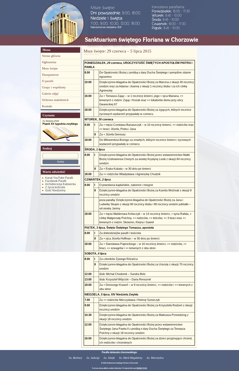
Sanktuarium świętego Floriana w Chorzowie (141, 39)
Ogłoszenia (49, 62)
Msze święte (50, 68)
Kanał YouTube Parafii (59, 177)
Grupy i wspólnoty (54, 87)
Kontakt (47, 106)
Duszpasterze (50, 74)
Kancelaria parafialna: (168, 7)
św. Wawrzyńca (155, 357)
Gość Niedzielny (55, 190)
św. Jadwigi (92, 357)
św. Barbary (75, 357)
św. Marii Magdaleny (130, 357)
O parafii (47, 81)
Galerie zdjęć (50, 93)
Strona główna (51, 56)
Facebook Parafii (55, 180)
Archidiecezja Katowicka (60, 184)
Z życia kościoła (55, 187)
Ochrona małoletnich (55, 100)
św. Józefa (109, 357)
